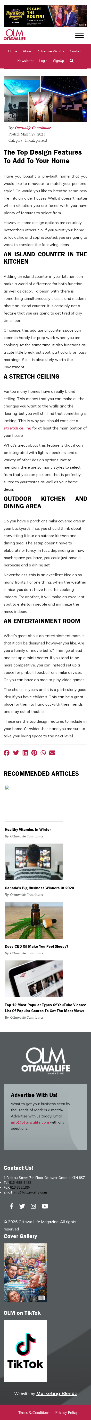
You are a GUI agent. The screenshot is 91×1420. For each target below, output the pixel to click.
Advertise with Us (50, 51)
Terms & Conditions (33, 1412)
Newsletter (25, 61)
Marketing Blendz (56, 1393)
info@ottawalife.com (30, 1122)
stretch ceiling (17, 428)
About (27, 51)
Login (43, 61)
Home (12, 51)
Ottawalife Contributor (33, 127)
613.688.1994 (20, 1187)
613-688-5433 (20, 1182)
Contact (76, 51)
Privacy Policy (66, 1412)
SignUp (58, 61)
